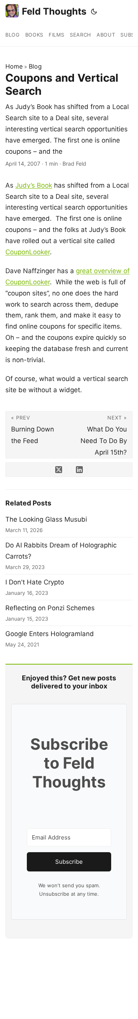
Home (14, 66)
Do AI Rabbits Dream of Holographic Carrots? (61, 550)
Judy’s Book (33, 185)
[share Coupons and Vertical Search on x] (58, 470)
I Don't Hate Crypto (34, 582)
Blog (35, 66)
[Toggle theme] (94, 11)
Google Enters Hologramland (49, 634)
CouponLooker (27, 252)
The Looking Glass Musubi (46, 519)
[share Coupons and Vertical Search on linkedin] (79, 470)
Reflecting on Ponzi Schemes (50, 608)
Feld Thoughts (54, 11)
